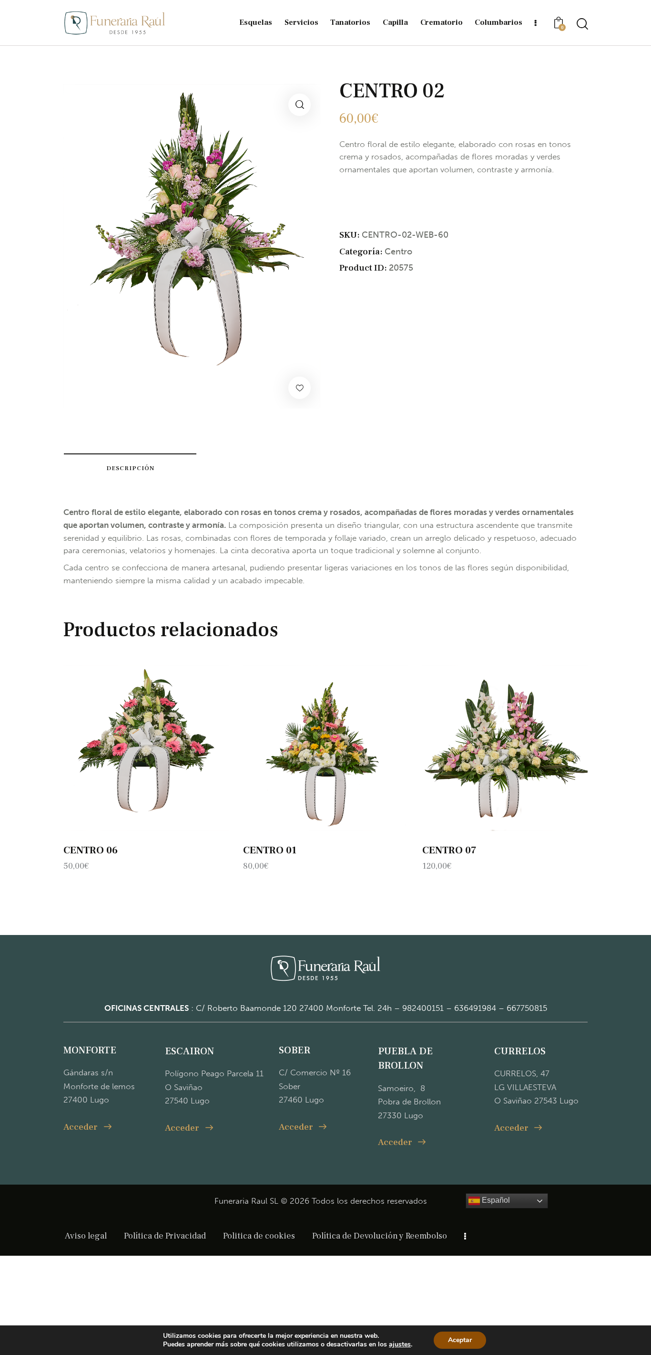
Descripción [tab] (130, 468)
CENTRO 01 (269, 850)
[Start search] (582, 24)
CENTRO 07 (449, 850)
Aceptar (460, 1339)
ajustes (400, 1344)
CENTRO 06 (90, 850)
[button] (299, 105)
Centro (398, 251)
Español (495, 1201)
